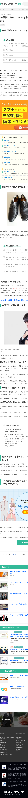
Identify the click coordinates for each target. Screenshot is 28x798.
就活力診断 (18, 742)
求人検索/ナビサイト (4, 749)
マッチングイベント (4, 745)
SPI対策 (18, 749)
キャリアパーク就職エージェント (7, 737)
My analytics (19, 737)
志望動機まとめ (19, 747)
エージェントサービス (4, 747)
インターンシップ (3, 744)
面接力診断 (18, 745)
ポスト (23, 554)
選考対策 (2, 24)
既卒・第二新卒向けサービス (6, 754)
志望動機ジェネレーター (21, 738)
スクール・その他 (3, 756)
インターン (7, 719)
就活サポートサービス (4, 752)
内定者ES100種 (19, 744)
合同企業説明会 (3, 742)
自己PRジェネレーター (21, 740)
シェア (16, 554)
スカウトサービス (3, 751)
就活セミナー (3, 740)
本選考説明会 (3, 738)
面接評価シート (19, 751)
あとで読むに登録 (6, 554)
